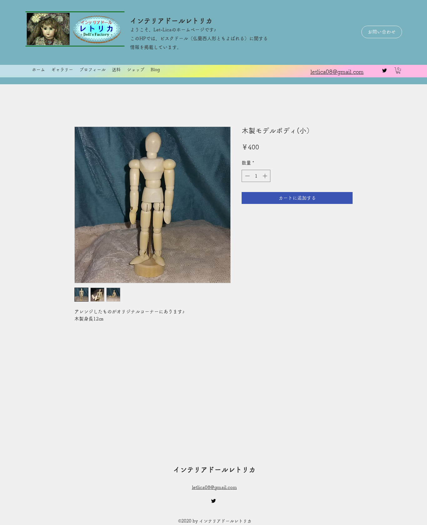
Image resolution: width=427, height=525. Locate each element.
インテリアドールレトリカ (171, 20)
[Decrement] (247, 176)
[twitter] (384, 70)
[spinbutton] (256, 176)
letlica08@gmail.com (214, 487)
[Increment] (265, 176)
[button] (398, 70)
